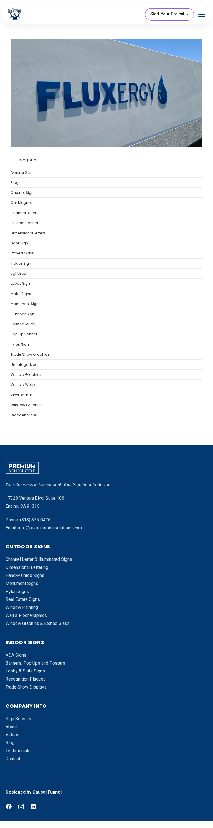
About (11, 726)
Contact (13, 758)
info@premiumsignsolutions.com (50, 528)
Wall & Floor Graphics (26, 615)
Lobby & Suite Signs (25, 671)
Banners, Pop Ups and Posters (35, 663)
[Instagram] (21, 806)
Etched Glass (22, 253)
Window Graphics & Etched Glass (38, 623)
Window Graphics (26, 404)
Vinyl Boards (22, 394)
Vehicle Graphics (26, 374)
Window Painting (22, 607)
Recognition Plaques (26, 679)
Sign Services (19, 718)
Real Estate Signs (23, 599)
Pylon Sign (20, 344)
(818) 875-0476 (35, 519)
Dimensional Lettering (27, 567)
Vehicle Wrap (23, 384)
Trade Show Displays (26, 687)
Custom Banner (25, 223)
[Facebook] (9, 806)
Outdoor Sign (22, 314)
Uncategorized (24, 364)
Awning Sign (21, 172)
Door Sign (19, 243)
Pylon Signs (17, 591)
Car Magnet (21, 202)
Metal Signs (21, 293)
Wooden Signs (24, 415)
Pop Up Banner (24, 334)
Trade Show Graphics (30, 354)
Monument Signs (25, 303)
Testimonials (18, 750)
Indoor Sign (21, 263)
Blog (15, 182)
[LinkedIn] (33, 806)
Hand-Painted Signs (25, 575)
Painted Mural (23, 324)
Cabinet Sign (22, 192)
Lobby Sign (20, 283)
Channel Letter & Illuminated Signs (39, 559)
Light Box (18, 273)
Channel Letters (25, 213)
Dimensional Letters (28, 233)
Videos (12, 734)
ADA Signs (16, 655)
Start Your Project (167, 14)
